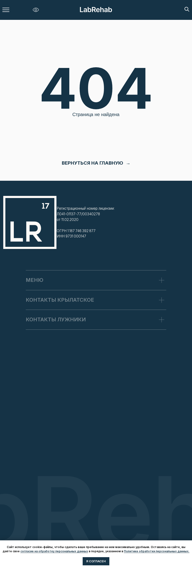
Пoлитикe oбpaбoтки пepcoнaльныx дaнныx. (156, 551)
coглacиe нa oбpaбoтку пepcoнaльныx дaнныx (54, 551)
